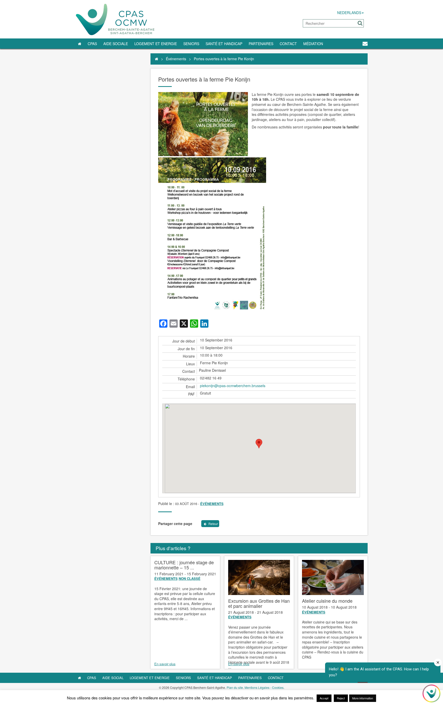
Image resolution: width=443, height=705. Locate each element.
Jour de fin (186, 348)
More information (362, 698)
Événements (176, 58)
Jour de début (183, 341)
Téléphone (186, 379)
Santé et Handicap (224, 43)
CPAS (92, 43)
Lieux (190, 363)
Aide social (113, 677)
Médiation (313, 43)
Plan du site (235, 687)
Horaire (189, 356)
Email (190, 386)
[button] (360, 23)
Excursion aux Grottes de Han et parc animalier (259, 603)
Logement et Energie (155, 43)
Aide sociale (115, 43)
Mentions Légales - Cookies (264, 687)
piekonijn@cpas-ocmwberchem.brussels (232, 385)
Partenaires (261, 43)
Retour (213, 523)
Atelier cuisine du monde (327, 600)
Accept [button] (324, 698)
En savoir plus (165, 664)
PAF (191, 394)
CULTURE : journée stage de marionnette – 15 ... (184, 565)
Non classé (189, 578)
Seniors (191, 43)
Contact (288, 43)
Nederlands (349, 12)
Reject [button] (341, 698)
